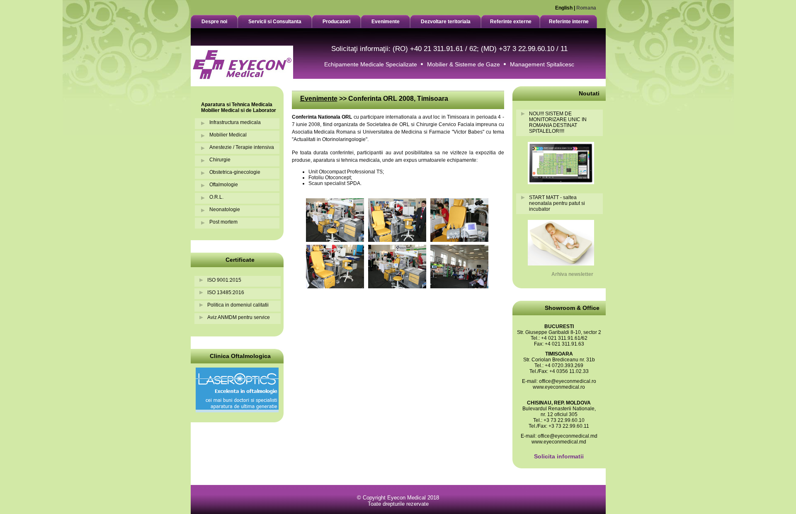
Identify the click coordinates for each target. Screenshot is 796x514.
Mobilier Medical (228, 135)
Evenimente (318, 98)
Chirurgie (220, 160)
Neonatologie (224, 209)
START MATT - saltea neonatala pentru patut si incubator (557, 203)
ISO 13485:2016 (225, 292)
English (564, 8)
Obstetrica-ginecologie (234, 172)
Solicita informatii (559, 456)
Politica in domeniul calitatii (238, 305)
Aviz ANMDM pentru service (238, 317)
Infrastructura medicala (235, 122)
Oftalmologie (223, 185)
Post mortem (223, 222)
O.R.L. (216, 197)
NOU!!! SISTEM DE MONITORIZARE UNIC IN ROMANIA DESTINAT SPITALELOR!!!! (558, 122)
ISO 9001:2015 (224, 280)
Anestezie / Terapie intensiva (241, 147)
